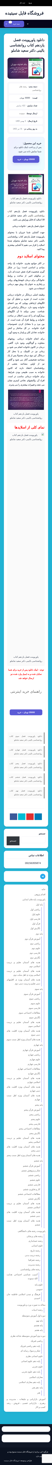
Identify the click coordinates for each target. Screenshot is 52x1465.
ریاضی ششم (34, 1175)
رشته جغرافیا (34, 1260)
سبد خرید (15, 24)
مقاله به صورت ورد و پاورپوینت (31, 1305)
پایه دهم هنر (37, 1387)
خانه (43, 889)
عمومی (39, 1289)
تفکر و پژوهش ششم (31, 1170)
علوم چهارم (35, 1059)
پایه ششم (38, 1160)
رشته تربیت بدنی (32, 1255)
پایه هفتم (39, 1330)
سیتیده (22, 113)
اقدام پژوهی (39, 894)
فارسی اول (35, 919)
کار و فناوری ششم (31, 1189)
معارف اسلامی (36, 1377)
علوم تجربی (37, 1366)
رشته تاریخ (35, 1250)
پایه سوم (39, 989)
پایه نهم (39, 1320)
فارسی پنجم (34, 1124)
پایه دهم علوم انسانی (30, 1361)
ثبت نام (22, 3)
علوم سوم (35, 1003)
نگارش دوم (35, 957)
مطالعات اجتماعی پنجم (29, 1128)
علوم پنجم (35, 1119)
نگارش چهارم (34, 1073)
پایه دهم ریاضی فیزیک (30, 1346)
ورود (30, 3)
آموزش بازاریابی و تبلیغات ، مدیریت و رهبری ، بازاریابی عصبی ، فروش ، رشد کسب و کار (26, 1403)
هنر (38, 1392)
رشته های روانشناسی (30, 1269)
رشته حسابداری (35, 1241)
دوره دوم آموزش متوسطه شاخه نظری (27, 1336)
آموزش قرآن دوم (32, 939)
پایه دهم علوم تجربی (31, 1371)
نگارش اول (35, 928)
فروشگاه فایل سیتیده (11, 1461)
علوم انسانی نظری (34, 1356)
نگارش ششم (34, 1198)
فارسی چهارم (34, 1064)
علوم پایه (39, 1284)
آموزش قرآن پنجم (32, 1110)
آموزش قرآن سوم (32, 994)
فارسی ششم (34, 1184)
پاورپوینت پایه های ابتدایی (33, 899)
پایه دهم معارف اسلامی (29, 1382)
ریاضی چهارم (34, 1054)
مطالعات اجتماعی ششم (29, 1194)
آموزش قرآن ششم (31, 1166)
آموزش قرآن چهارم (31, 1050)
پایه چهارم (38, 1045)
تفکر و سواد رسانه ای (30, 1350)
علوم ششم (35, 1180)
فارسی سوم (34, 1008)
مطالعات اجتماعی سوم (29, 1012)
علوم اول (36, 914)
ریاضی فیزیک (37, 1341)
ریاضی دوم (35, 943)
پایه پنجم (39, 1105)
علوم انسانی (37, 1245)
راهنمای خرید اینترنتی (26, 691)
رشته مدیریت (34, 1264)
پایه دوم (39, 933)
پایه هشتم (38, 1325)
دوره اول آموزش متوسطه (33, 1315)
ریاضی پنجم (34, 1114)
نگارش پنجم (34, 1133)
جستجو (42, 833)
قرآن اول (36, 923)
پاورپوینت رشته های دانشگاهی (31, 1231)
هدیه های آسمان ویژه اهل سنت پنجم (23, 1155)
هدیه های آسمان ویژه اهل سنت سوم (23, 1039)
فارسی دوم (35, 953)
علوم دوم (36, 948)
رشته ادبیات (37, 1310)
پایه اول (39, 904)
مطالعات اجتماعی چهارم (29, 1068)
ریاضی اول (35, 909)
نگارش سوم (34, 1017)
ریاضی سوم (34, 998)
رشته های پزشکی (35, 1236)
